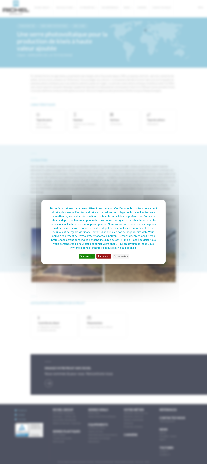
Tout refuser (104, 256)
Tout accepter (87, 256)
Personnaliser (121, 256)
